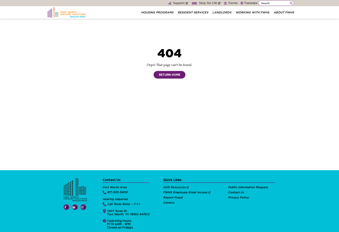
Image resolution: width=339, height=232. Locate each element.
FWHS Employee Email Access (185, 192)
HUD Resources (174, 187)
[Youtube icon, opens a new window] (83, 207)
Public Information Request (248, 187)
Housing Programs (157, 12)
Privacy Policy (238, 197)
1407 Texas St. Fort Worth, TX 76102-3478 (126, 212)
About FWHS (283, 12)
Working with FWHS (252, 12)
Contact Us (236, 192)
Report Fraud (173, 197)
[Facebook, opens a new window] (66, 207)
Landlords (221, 12)
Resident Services (193, 12)
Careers (168, 202)
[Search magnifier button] (291, 3)
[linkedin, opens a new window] (75, 207)
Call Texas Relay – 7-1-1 (123, 204)
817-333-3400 (117, 192)
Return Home (169, 74)
